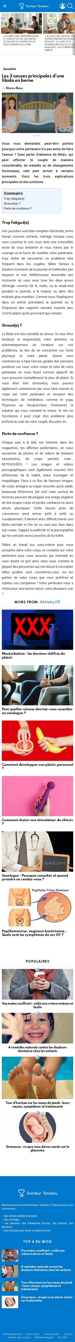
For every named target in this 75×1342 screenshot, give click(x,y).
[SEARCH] (70, 6)
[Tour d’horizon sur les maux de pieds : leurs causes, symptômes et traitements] (37, 1078)
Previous (2, 33)
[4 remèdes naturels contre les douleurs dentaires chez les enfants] (37, 1028)
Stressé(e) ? (12, 203)
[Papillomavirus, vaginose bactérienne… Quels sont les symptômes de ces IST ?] (37, 907)
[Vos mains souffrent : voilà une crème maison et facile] (37, 984)
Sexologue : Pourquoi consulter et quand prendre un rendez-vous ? (35, 877)
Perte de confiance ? (18, 208)
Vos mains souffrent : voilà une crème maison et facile (42, 1252)
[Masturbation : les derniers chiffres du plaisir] (37, 630)
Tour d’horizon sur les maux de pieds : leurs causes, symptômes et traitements (46, 1286)
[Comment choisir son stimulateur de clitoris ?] (37, 796)
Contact (68, 1334)
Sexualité (50, 602)
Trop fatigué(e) (14, 198)
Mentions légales (44, 1337)
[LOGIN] (63, 6)
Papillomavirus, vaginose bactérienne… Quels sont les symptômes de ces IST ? (34, 933)
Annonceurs (32, 1334)
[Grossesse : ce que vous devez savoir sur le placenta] (37, 1127)
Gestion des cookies (19, 1337)
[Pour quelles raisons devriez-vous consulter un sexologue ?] (37, 685)
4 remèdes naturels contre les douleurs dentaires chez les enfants (46, 1268)
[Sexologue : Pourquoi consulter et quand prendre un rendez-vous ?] (37, 851)
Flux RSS (63, 1337)
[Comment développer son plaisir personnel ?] (37, 741)
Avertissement (51, 1334)
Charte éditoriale (12, 1334)
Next (73, 33)
